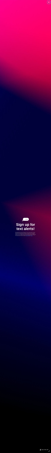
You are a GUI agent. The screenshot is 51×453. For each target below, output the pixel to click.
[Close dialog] (48, 2)
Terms (31, 235)
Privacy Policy (28, 235)
